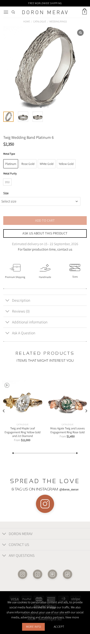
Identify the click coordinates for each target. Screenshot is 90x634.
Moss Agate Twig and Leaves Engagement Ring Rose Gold (67, 430)
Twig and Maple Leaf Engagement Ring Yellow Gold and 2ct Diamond (22, 432)
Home (26, 21)
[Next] (86, 410)
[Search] (13, 12)
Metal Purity (10, 173)
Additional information (29, 322)
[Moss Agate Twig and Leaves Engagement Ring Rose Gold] (67, 400)
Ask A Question (23, 332)
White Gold (47, 164)
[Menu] (6, 12)
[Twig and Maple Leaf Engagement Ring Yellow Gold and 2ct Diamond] (22, 400)
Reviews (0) (21, 311)
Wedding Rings (58, 21)
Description (21, 300)
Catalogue (39, 21)
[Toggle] (7, 300)
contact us (64, 249)
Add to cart (45, 220)
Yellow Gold (66, 164)
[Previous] (4, 410)
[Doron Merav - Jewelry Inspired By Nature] (45, 12)
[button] (41, 107)
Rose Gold (28, 164)
